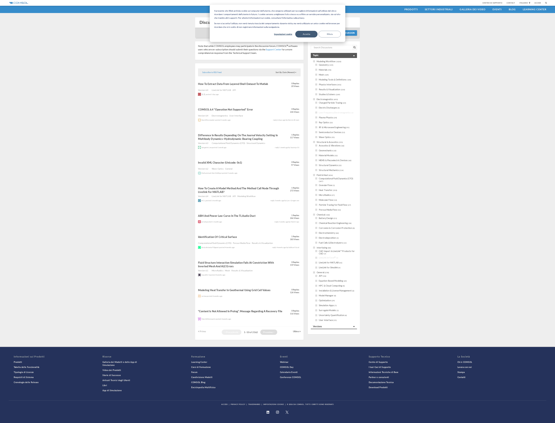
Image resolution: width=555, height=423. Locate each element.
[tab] (334, 55)
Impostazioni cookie (283, 34)
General (228, 168)
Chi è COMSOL (464, 362)
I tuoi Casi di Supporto (380, 367)
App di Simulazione (112, 390)
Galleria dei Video (472, 9)
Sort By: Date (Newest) (285, 72)
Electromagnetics (220, 115)
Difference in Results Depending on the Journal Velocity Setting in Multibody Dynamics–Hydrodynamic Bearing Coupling (238, 137)
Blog (512, 9)
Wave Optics (218, 168)
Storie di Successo (111, 375)
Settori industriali (439, 9)
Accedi (537, 3)
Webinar (284, 362)
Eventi (497, 9)
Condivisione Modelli (202, 377)
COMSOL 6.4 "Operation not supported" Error (225, 109)
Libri (104, 385)
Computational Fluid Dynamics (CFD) (228, 143)
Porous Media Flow (241, 243)
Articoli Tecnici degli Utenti (116, 380)
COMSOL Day (287, 367)
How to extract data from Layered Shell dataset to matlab (233, 84)
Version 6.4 (203, 90)
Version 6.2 (203, 168)
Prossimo (268, 332)
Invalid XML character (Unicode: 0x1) (220, 162)
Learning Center (534, 9)
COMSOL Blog (198, 382)
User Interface (236, 115)
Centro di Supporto (492, 3)
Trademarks (254, 404)
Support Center (273, 49)
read (273, 84)
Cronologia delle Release (26, 382)
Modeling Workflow (246, 196)
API (234, 90)
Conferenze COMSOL (290, 377)
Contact (511, 3)
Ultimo (296, 331)
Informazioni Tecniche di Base (383, 372)
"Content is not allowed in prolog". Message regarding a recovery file (240, 311)
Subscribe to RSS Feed (212, 72)
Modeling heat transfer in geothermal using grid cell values (234, 290)
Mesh (227, 270)
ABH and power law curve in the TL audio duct (227, 216)
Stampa (461, 372)
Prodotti (411, 9)
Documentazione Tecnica (381, 382)
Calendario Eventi (289, 372)
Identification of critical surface (217, 237)
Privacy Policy (238, 404)
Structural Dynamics (256, 143)
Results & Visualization (262, 243)
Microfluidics (217, 270)
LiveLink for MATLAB (221, 90)
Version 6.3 (203, 143)
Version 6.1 (203, 270)
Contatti (461, 377)
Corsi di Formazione (201, 367)
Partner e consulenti (379, 377)
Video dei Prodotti (111, 370)
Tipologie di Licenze (24, 372)
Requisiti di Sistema (24, 377)
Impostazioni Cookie (273, 404)
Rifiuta (330, 34)
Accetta (306, 34)
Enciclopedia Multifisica (203, 387)
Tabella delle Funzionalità (26, 367)
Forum (194, 372)
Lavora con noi (464, 367)
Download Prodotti (378, 387)
